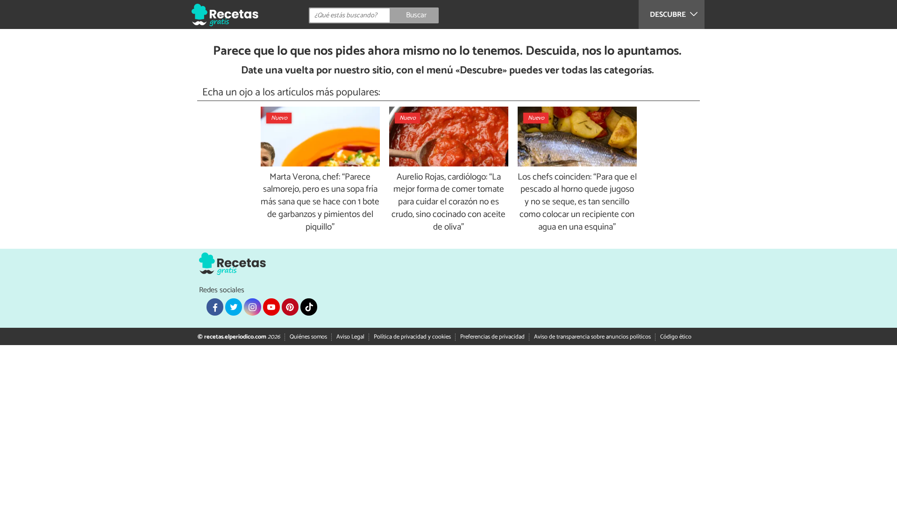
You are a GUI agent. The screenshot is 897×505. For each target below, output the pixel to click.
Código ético (675, 336)
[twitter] (233, 306)
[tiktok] (308, 306)
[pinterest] (290, 306)
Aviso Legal (350, 336)
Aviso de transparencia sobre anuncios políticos (592, 336)
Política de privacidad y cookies (412, 336)
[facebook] (214, 306)
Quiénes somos (308, 336)
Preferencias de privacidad (492, 336)
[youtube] (271, 306)
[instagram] (252, 306)
